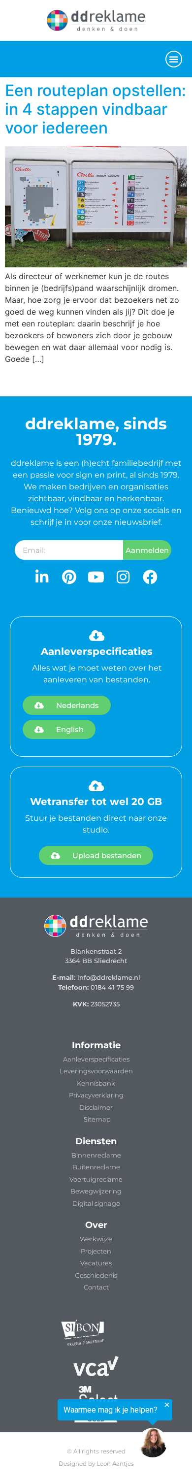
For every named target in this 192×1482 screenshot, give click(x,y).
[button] (173, 59)
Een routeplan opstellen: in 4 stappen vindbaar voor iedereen (95, 109)
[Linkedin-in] (41, 577)
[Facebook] (150, 577)
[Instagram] (123, 577)
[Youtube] (96, 577)
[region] (86, 1428)
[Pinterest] (69, 577)
